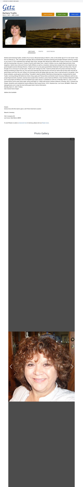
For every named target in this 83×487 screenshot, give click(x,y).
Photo (41, 51)
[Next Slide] (72, 366)
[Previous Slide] (10, 366)
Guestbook (51, 51)
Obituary (31, 51)
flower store (45, 123)
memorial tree (23, 123)
